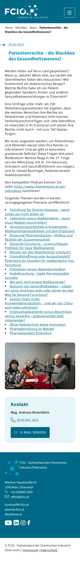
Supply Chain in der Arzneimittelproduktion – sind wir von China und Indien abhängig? (39, 303)
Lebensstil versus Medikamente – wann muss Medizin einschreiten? (37, 220)
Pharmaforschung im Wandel (32, 328)
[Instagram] (23, 524)
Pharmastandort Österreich (31, 333)
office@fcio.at (20, 497)
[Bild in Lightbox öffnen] (40, 366)
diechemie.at (13, 514)
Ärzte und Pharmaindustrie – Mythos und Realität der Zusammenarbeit (39, 237)
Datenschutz (48, 550)
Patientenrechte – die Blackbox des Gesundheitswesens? (36, 30)
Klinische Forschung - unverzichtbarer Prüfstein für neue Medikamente (36, 246)
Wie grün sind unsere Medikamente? (37, 282)
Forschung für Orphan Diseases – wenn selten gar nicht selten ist (37, 212)
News (33, 28)
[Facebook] (28, 524)
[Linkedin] (16, 524)
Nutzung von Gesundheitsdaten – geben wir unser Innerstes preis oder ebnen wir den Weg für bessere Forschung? (39, 290)
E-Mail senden (33, 432)
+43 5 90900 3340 (22, 492)
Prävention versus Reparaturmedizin (38, 269)
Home (9, 28)
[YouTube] (8, 524)
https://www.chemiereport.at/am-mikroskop (35, 188)
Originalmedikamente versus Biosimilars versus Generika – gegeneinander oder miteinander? (38, 316)
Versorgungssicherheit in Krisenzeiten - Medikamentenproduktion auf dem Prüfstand (39, 229)
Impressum (31, 550)
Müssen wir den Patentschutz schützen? (40, 252)
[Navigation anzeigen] (69, 13)
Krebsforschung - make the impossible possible (37, 275)
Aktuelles (21, 28)
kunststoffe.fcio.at (17, 505)
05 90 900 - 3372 (27, 420)
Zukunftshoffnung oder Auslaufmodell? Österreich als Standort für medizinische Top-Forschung (40, 260)
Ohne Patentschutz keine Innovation (38, 324)
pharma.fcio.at (14, 509)
